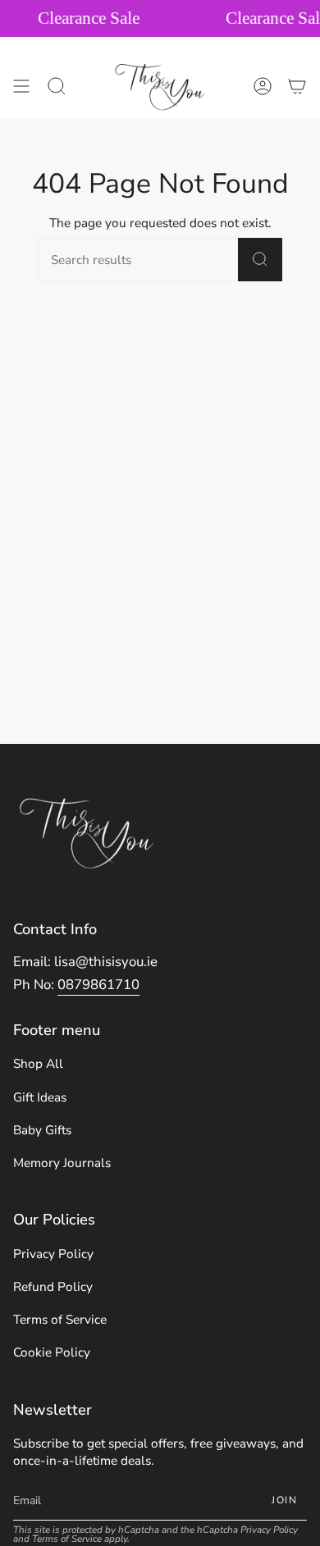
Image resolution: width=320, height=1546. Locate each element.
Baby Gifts (42, 1129)
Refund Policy (53, 1286)
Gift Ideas (39, 1097)
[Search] (260, 259)
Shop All (38, 1063)
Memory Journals (62, 1162)
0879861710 (98, 984)
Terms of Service (60, 1319)
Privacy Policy (53, 1253)
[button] (56, 86)
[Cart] (297, 86)
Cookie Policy (51, 1352)
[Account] (262, 86)
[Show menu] (21, 86)
